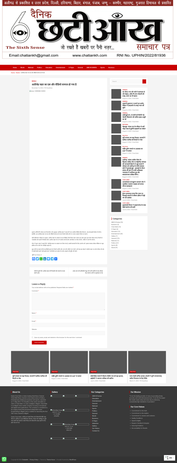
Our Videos (95, 428)
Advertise (95, 423)
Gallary (113, 236)
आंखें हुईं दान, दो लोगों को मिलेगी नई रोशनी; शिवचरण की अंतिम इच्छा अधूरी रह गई (134, 117)
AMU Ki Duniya (115, 222)
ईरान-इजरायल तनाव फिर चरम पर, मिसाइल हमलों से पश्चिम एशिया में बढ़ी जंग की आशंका (133, 195)
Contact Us (95, 431)
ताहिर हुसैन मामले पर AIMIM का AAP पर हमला (132, 150)
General (80, 67)
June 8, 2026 (126, 200)
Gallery (94, 426)
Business (111, 67)
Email (34, 321)
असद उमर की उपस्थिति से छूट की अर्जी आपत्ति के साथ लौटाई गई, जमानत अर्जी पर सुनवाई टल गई (88, 272)
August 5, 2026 (126, 131)
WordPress (72, 460)
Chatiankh (25, 460)
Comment (35, 291)
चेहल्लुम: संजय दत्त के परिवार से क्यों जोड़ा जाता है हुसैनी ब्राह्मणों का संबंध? (134, 128)
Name (34, 313)
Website (34, 329)
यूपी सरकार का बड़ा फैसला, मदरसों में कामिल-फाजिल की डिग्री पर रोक (133, 139)
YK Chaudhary (48, 88)
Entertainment (60, 67)
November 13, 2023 (37, 88)
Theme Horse (51, 460)
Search (144, 81)
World (22, 67)
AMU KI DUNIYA (92, 67)
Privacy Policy (34, 460)
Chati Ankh (135, 98)
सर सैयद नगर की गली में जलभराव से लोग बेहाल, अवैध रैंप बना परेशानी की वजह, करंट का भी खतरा (133, 94)
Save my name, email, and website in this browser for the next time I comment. (58, 337)
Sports (102, 67)
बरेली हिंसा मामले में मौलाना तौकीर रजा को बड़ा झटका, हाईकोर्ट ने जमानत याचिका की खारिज (107, 377)
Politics (39, 67)
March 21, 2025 (134, 381)
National (30, 67)
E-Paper (71, 67)
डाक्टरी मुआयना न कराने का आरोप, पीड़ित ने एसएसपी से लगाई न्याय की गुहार (133, 105)
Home (15, 67)
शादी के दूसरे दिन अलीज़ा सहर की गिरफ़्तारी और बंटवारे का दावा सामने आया (49, 272)
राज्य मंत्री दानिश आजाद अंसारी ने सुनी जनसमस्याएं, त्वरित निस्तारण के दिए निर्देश (146, 377)
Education (49, 67)
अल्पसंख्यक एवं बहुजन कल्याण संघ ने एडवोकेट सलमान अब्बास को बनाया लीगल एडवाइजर (133, 184)
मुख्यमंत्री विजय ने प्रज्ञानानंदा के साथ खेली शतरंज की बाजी (134, 206)
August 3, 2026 (126, 153)
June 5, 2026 (94, 381)
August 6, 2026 (126, 98)
